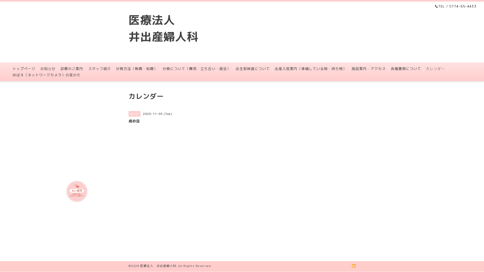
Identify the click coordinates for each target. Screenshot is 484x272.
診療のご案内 (71, 68)
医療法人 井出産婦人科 (158, 266)
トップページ (24, 68)
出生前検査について (253, 68)
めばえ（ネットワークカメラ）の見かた (47, 75)
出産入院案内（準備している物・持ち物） (311, 68)
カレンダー (435, 68)
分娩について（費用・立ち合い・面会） (197, 68)
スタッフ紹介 (99, 68)
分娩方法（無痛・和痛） (137, 68)
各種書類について (406, 68)
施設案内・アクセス (369, 68)
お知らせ (47, 68)
